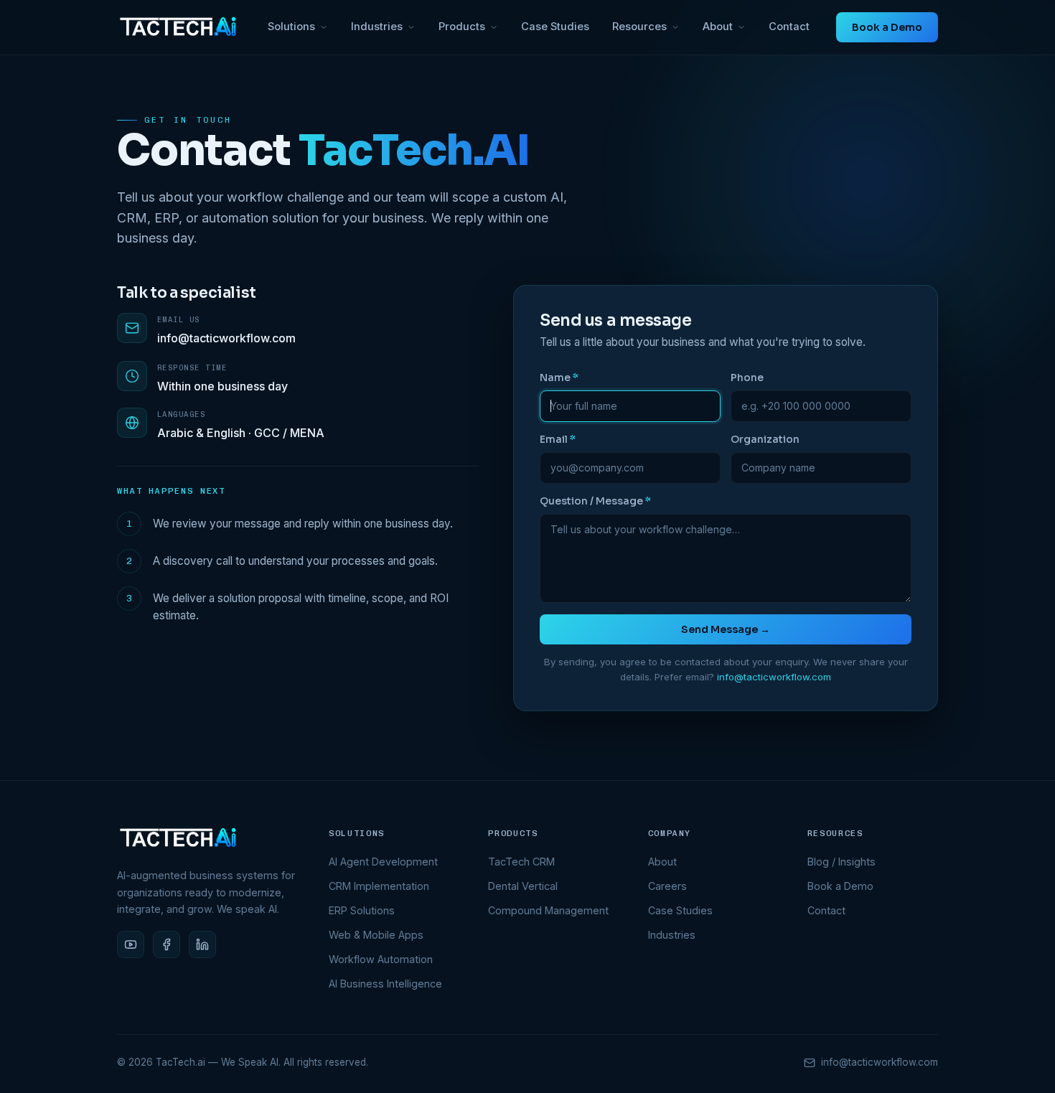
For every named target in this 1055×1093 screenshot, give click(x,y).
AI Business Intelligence (385, 983)
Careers (667, 886)
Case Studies (555, 26)
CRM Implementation (379, 886)
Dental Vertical (523, 886)
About (718, 26)
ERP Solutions (362, 910)
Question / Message (595, 500)
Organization (765, 439)
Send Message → (725, 629)
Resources (639, 26)
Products (462, 26)
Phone (747, 377)
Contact (789, 26)
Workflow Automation (381, 959)
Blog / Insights (841, 861)
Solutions (291, 26)
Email (558, 439)
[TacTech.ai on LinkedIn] (202, 944)
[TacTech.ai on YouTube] (130, 944)
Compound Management (548, 910)
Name (559, 377)
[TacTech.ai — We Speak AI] (178, 27)
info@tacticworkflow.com (226, 338)
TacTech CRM (521, 861)
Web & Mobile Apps (376, 935)
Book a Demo (887, 27)
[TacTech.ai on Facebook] (166, 944)
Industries (377, 26)
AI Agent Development (383, 861)
